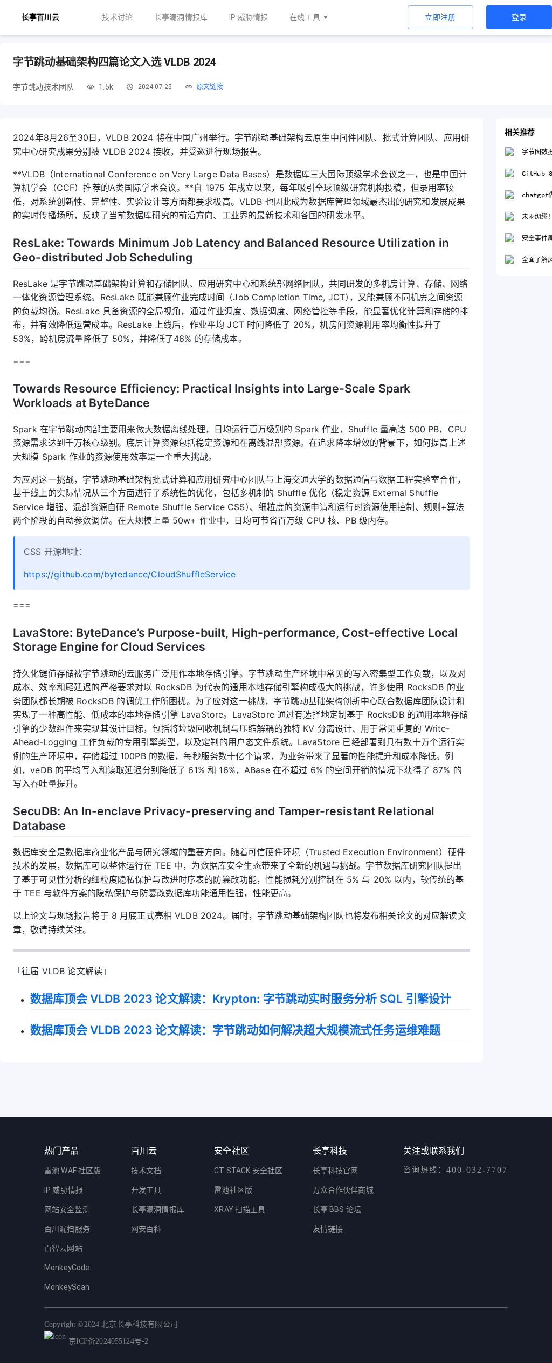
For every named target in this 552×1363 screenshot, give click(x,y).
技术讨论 (117, 17)
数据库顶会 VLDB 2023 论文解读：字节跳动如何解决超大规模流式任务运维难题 (235, 1030)
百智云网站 (63, 1248)
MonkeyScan (67, 1287)
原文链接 (210, 87)
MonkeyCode (67, 1267)
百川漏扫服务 (67, 1228)
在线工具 (304, 17)
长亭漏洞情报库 (181, 17)
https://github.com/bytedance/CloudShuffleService (130, 574)
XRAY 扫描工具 (239, 1209)
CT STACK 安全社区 (248, 1170)
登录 (519, 17)
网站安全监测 (67, 1209)
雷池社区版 (233, 1190)
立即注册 (440, 17)
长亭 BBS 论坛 (337, 1209)
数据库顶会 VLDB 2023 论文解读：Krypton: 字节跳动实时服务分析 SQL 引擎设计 (240, 999)
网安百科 (146, 1228)
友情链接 (328, 1228)
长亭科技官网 (335, 1170)
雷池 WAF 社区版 (72, 1170)
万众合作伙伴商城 (343, 1190)
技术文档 (146, 1170)
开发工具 (146, 1190)
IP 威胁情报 (248, 17)
